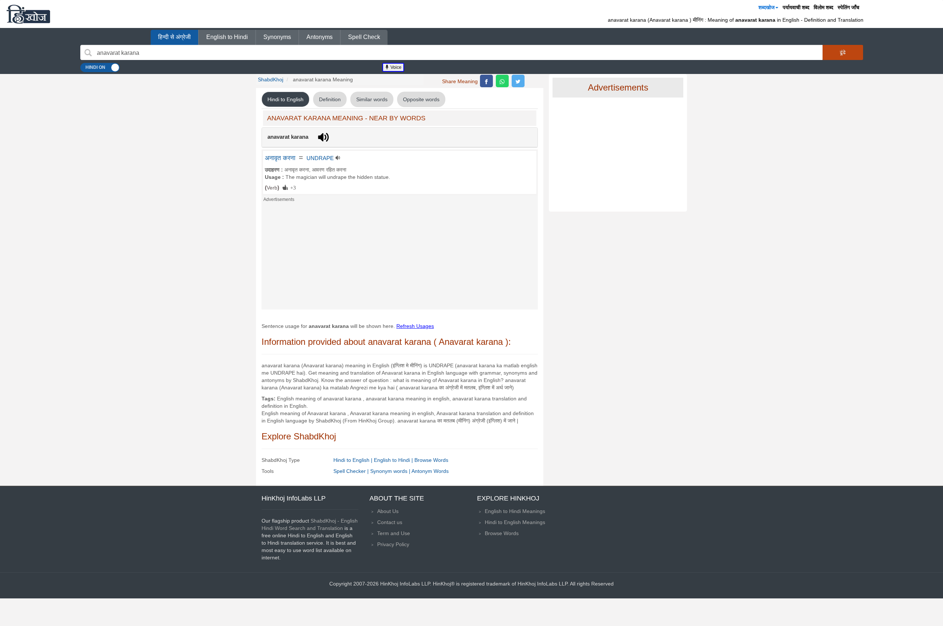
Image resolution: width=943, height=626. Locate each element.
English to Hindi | (394, 460)
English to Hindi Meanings (515, 511)
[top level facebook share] (486, 81)
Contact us (389, 522)
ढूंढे (843, 52)
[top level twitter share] (518, 81)
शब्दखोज (766, 7)
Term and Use (393, 533)
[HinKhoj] (28, 14)
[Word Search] (88, 52)
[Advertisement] (400, 258)
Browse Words (431, 460)
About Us (388, 511)
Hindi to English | (353, 460)
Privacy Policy (393, 544)
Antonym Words (430, 471)
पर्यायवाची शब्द (796, 7)
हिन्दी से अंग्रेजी (174, 36)
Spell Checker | (351, 471)
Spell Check (364, 36)
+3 (292, 187)
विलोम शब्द (823, 7)
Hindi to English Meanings (515, 522)
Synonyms (277, 36)
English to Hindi (227, 36)
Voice (395, 67)
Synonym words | (390, 471)
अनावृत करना (280, 158)
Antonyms (319, 36)
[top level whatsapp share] (502, 81)
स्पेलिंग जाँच (848, 7)
